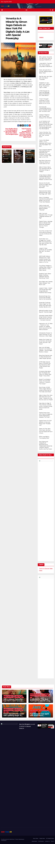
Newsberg (21, 839)
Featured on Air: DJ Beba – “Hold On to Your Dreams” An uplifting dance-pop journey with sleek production (45, 326)
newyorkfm (6, 159)
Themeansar (3, 840)
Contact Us (47, 841)
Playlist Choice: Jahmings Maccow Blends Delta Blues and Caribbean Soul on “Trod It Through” (45, 224)
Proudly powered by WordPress (8, 839)
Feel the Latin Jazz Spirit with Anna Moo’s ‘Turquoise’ (45, 78)
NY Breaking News (50, 838)
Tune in (52, 841)
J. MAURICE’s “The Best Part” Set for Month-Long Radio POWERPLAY (45, 65)
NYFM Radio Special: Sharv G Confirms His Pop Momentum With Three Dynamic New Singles (45, 364)
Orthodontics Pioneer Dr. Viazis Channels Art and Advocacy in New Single (45, 334)
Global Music (34, 841)
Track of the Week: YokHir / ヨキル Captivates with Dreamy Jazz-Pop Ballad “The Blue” (45, 143)
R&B (31, 697)
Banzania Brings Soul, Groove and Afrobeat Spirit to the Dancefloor (45, 297)
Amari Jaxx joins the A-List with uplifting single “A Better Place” (46, 71)
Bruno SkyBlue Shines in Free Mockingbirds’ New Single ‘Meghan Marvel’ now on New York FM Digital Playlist (12, 131)
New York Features (18, 695)
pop (49, 695)
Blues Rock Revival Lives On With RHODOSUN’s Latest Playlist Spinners (45, 357)
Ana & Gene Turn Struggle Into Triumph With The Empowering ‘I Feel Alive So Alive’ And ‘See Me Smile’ (45, 241)
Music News (35, 838)
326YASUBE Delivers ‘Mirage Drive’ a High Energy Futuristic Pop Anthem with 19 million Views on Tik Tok (45, 259)
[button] (50, 10)
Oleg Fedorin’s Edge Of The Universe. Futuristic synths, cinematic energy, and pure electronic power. (45, 406)
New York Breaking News (8, 695)
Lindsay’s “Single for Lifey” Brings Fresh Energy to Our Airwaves (45, 116)
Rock (23, 697)
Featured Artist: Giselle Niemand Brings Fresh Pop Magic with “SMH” (45, 192)
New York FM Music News (8, 697)
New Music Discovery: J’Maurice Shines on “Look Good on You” (45, 162)
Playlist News (42, 838)
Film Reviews (41, 841)
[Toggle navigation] (26, 10)
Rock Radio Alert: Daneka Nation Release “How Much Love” (46, 283)
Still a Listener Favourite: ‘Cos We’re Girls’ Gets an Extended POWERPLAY (45, 58)
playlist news (17, 697)
